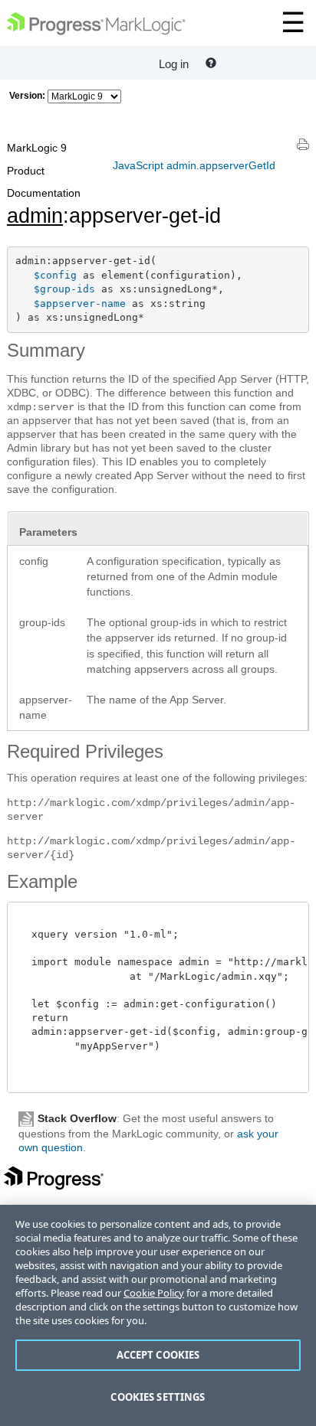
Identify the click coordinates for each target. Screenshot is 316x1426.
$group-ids (64, 289)
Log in (174, 63)
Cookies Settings (157, 1397)
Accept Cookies (158, 1355)
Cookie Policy (153, 1293)
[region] (158, 1315)
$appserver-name (80, 303)
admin (35, 215)
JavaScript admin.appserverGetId (194, 165)
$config (55, 275)
